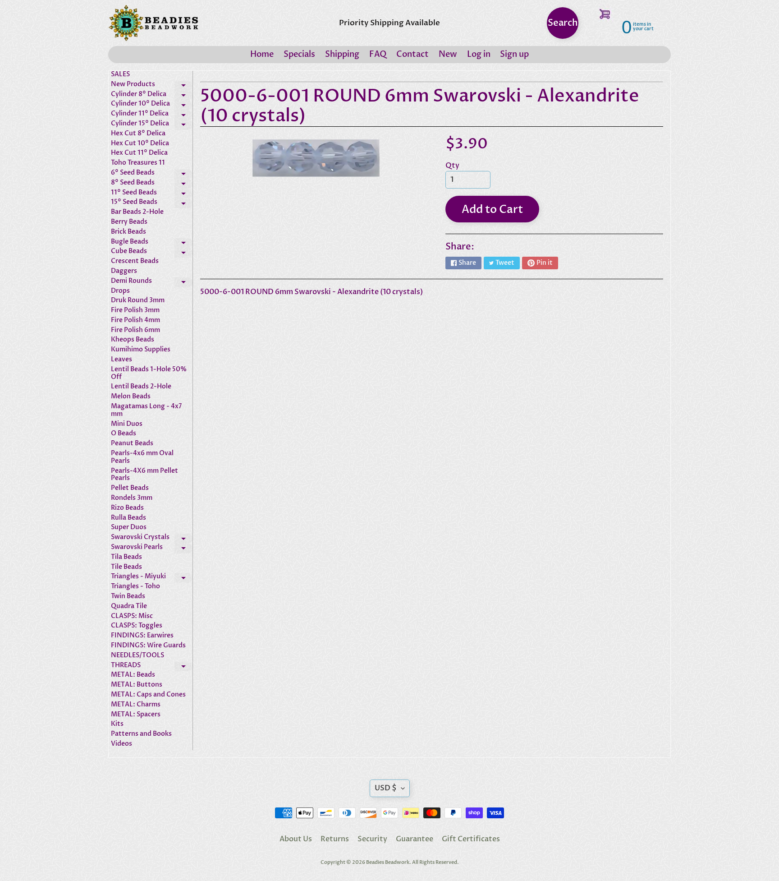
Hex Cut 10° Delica (140, 144)
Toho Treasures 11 (138, 163)
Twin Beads (128, 596)
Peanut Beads (132, 443)
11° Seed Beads (151, 194)
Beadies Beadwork (387, 862)
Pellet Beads (130, 488)
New (448, 54)
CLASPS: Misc (132, 616)
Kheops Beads (132, 340)
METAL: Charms (135, 705)
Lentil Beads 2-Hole (141, 387)
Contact (412, 54)
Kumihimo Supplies (140, 350)
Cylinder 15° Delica (151, 125)
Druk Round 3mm (138, 300)
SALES (120, 74)
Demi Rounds (151, 282)
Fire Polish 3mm (135, 310)
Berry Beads (129, 222)
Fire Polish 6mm (135, 330)
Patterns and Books (141, 734)
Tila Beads (126, 557)
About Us (296, 839)
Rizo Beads (127, 508)
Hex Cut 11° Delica (139, 153)
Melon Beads (131, 397)
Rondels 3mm (131, 498)
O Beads (123, 434)
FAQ (377, 54)
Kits (117, 724)
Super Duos (129, 527)
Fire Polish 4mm (135, 320)
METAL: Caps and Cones (148, 695)
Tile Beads (126, 567)
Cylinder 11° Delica (151, 115)
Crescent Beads (135, 261)
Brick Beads (128, 232)
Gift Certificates (471, 839)
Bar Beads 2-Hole (137, 212)
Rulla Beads (128, 518)
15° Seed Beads (151, 203)
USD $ (386, 788)
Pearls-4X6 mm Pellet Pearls (144, 475)
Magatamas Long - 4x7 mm (146, 410)
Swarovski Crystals (151, 539)
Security (372, 839)
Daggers (124, 271)
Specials (299, 54)
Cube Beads (151, 253)
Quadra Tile (129, 606)
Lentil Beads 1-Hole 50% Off (149, 373)
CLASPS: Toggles (136, 626)
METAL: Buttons (136, 685)
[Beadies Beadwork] (153, 23)
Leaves (121, 360)
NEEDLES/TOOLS (137, 656)
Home (262, 54)
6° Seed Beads (151, 174)
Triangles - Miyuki (151, 578)
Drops (120, 291)
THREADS (151, 667)
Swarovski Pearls (151, 549)
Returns (335, 839)
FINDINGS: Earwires (142, 636)
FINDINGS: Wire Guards (148, 646)
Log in (478, 54)
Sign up (514, 54)
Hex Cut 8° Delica (138, 134)
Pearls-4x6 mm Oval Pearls (142, 457)
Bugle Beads (151, 243)
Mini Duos (126, 424)
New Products (151, 86)
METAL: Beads (133, 675)
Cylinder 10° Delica (151, 105)
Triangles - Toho (135, 586)
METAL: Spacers (135, 715)
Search (563, 23)
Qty (452, 166)
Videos (121, 744)
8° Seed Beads (151, 184)
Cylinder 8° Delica (151, 96)
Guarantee (414, 839)
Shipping (342, 54)
